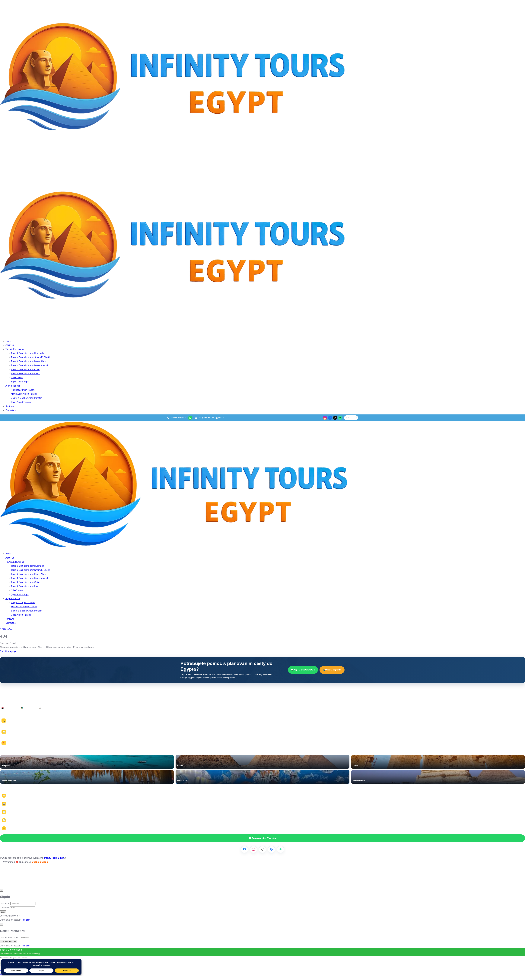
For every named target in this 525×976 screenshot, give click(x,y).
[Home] (175, 547)
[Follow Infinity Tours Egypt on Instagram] (253, 849)
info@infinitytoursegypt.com (19, 733)
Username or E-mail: (9, 937)
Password (4, 907)
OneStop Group (40, 862)
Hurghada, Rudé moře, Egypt (19, 745)
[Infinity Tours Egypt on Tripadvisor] (340, 418)
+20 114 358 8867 (14, 723)
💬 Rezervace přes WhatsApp (262, 838)
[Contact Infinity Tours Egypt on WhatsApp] (190, 418)
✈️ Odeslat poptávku (332, 670)
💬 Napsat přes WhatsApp (303, 670)
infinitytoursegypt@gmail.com (19, 735)
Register (26, 920)
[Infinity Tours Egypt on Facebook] (330, 418)
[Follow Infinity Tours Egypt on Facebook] (244, 849)
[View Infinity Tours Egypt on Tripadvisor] (280, 849)
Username (5, 903)
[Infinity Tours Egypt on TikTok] (335, 418)
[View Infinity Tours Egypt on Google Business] (271, 849)
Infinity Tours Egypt (54, 858)
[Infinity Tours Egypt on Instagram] (325, 418)
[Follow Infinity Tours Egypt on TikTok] (262, 849)
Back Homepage (8, 651)
